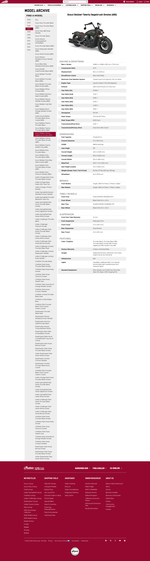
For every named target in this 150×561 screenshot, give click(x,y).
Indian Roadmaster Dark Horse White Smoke (43, 354)
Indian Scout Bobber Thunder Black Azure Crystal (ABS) (42, 118)
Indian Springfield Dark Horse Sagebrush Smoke (44, 210)
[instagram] (110, 541)
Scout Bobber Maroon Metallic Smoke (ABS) (43, 100)
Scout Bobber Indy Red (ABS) (43, 105)
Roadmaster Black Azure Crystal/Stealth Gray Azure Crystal (44, 338)
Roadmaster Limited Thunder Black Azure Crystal (42, 365)
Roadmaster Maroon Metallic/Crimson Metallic (44, 317)
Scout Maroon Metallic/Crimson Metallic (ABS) (44, 59)
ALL (36, 20)
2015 (28, 47)
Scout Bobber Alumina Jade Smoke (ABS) (43, 95)
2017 (28, 41)
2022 (29, 26)
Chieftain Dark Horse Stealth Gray (42, 280)
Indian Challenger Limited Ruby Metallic (44, 257)
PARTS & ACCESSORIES (54, 5)
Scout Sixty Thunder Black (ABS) (44, 27)
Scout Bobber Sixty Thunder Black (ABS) (42, 156)
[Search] (86, 1)
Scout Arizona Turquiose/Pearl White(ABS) (40, 41)
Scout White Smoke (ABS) (44, 54)
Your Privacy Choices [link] (60, 541)
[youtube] (120, 541)
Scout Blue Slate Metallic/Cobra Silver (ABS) (44, 65)
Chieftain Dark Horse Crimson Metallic (42, 290)
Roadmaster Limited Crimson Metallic (42, 359)
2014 (28, 50)
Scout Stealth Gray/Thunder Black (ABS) (44, 70)
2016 (28, 44)
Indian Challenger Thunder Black (44, 220)
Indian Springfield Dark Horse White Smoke (43, 215)
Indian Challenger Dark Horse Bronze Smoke (43, 242)
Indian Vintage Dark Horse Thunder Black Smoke (44, 178)
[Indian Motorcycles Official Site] (4, 1)
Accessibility (75, 541)
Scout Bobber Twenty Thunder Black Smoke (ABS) (43, 140)
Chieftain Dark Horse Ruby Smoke (44, 270)
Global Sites (84, 541)
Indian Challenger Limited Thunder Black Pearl (44, 247)
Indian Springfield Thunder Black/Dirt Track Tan (44, 198)
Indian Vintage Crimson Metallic (43, 188)
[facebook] (106, 541)
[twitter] (115, 541)
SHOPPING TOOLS (86, 5)
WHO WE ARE (98, 5)
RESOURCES (110, 5)
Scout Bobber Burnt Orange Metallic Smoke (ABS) (43, 111)
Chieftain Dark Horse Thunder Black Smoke (43, 265)
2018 (28, 38)
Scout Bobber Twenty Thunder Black (42, 124)
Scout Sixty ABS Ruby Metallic (42, 32)
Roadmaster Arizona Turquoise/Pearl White (43, 327)
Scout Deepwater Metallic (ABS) (44, 50)
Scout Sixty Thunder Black (44, 23)
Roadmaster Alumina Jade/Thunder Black (42, 322)
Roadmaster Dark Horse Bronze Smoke (43, 344)
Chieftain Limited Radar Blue (43, 300)
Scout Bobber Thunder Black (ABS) (43, 80)
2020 (29, 32)
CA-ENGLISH (115, 468)
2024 (29, 19)
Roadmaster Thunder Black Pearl (42, 312)
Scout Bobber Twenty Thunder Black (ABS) (42, 129)
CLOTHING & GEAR (71, 5)
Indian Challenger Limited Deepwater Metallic (44, 252)
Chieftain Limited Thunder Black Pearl (44, 295)
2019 (28, 35)
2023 (29, 23)
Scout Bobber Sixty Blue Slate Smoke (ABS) (43, 161)
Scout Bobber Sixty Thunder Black (42, 151)
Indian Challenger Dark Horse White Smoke (43, 237)
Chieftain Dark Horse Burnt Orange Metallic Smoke (44, 285)
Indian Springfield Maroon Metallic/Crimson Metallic (44, 193)
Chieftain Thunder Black (43, 261)
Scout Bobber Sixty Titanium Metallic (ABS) (43, 173)
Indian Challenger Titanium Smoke (41, 225)
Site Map (43, 541)
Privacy (50, 541)
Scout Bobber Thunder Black (43, 75)
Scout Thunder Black (42, 36)
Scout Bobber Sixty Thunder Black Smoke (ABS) (43, 167)
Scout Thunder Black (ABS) (44, 46)
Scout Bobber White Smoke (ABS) (42, 90)
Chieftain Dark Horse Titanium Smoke (42, 275)
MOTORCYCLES (38, 5)
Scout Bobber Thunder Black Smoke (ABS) (43, 85)
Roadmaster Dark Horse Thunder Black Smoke (43, 349)
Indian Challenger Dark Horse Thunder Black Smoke (43, 231)
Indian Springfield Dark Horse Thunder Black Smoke (43, 204)
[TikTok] (124, 541)
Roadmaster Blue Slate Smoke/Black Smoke (43, 332)
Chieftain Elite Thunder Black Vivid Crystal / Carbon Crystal (43, 306)
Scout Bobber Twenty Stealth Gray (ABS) (42, 146)
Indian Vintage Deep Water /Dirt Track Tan (42, 183)
